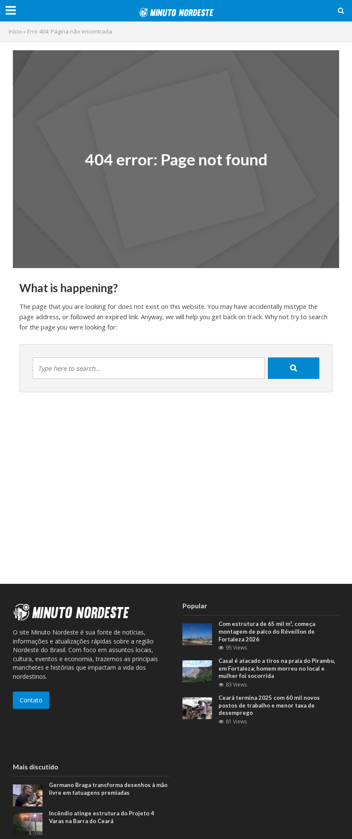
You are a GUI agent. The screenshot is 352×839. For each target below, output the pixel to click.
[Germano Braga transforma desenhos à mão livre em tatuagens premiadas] (27, 795)
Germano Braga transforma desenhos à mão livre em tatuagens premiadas (108, 788)
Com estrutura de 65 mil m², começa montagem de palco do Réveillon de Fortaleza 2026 (266, 631)
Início (15, 31)
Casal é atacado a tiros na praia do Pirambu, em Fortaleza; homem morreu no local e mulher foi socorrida (276, 668)
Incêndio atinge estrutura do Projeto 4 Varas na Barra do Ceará (101, 817)
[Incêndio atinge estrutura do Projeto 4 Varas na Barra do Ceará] (27, 823)
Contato (31, 700)
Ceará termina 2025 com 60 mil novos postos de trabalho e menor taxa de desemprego (269, 705)
